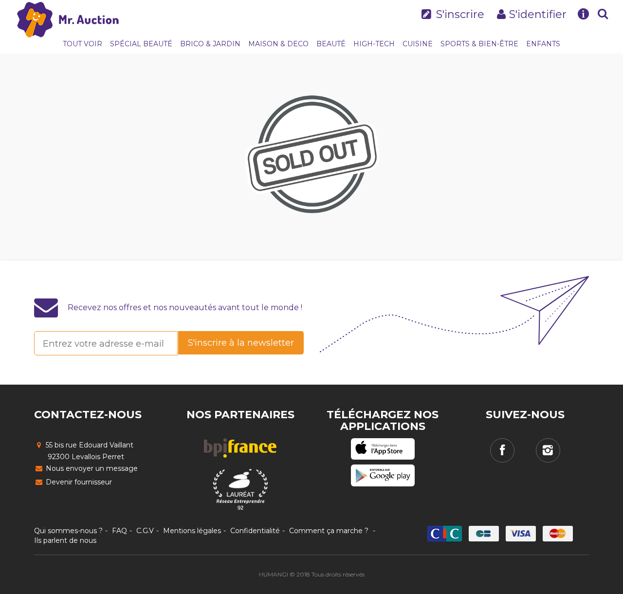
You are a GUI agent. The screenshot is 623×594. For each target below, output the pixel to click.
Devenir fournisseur (78, 482)
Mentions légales (192, 530)
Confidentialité (255, 530)
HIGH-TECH (374, 43)
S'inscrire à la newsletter (241, 342)
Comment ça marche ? (328, 530)
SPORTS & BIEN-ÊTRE (479, 43)
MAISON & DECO (278, 43)
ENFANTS (543, 43)
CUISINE (418, 43)
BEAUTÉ (331, 43)
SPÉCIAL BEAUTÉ (141, 43)
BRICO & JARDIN (210, 43)
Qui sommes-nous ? (68, 530)
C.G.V (145, 530)
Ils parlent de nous (65, 540)
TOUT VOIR (82, 43)
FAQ (119, 530)
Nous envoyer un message (91, 468)
